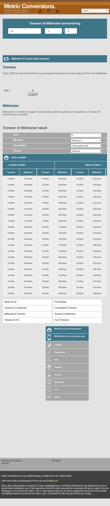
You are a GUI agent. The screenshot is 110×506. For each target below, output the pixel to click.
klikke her (53, 481)
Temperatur (59, 352)
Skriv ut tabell (18, 157)
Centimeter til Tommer (66, 308)
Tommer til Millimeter (30, 14)
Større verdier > (93, 165)
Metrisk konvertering (12, 10)
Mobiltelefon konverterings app (69, 336)
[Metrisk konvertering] (40, 6)
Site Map (56, 460)
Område (58, 367)
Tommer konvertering (12, 14)
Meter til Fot (10, 302)
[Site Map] (49, 11)
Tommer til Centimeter (15, 308)
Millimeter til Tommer (14, 314)
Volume (57, 375)
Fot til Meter (60, 302)
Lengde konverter (20, 12)
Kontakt (5, 463)
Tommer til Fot (11, 320)
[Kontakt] (57, 11)
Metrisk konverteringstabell (67, 329)
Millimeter (11, 106)
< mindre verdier (16, 165)
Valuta (57, 397)
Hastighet (59, 382)
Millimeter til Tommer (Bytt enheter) (30, 58)
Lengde (58, 345)
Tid (55, 389)
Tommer (9, 67)
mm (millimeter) (99, 73)
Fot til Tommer (62, 320)
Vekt (56, 360)
